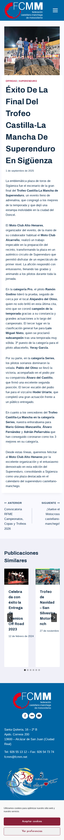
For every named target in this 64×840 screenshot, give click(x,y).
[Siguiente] (54, 617)
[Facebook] (25, 716)
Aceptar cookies (32, 821)
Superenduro (28, 81)
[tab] (25, 670)
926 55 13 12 (18, 752)
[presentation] (16, 577)
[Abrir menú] (55, 10)
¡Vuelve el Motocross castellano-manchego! (51, 513)
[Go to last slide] (10, 617)
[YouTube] (39, 716)
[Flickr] (32, 716)
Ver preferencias (32, 831)
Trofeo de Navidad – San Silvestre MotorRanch (47, 608)
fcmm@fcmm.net (15, 757)
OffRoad (11, 81)
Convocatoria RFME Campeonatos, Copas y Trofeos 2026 (15, 516)
